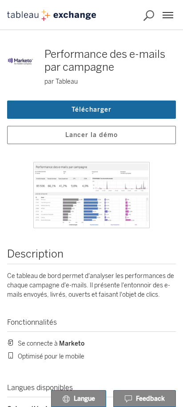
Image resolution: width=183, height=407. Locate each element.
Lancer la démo (91, 135)
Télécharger (91, 109)
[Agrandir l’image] (91, 195)
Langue (84, 399)
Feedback (150, 399)
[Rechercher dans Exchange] (148, 15)
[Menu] (168, 15)
